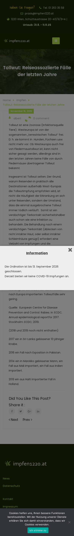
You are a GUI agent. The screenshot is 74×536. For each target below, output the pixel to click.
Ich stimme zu (37, 530)
